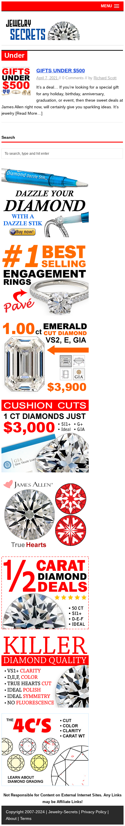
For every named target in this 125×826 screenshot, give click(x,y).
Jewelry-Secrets (63, 811)
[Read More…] (28, 113)
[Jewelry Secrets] (43, 39)
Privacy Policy (93, 811)
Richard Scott (105, 78)
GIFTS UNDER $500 (60, 70)
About (11, 818)
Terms (25, 818)
